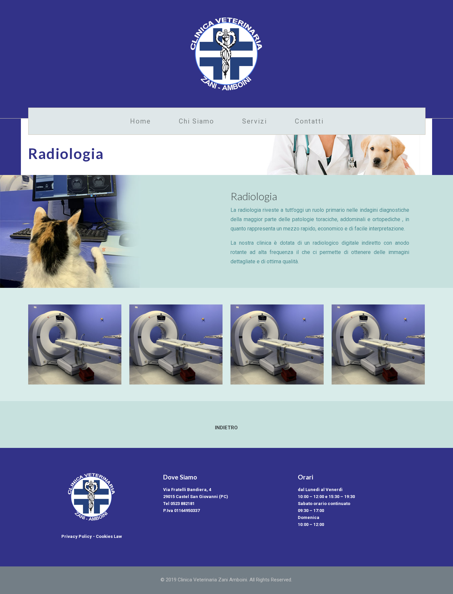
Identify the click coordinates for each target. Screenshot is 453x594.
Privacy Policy (76, 536)
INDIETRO (226, 428)
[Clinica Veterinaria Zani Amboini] (226, 54)
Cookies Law (109, 536)
